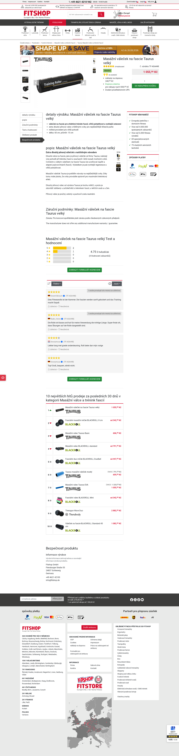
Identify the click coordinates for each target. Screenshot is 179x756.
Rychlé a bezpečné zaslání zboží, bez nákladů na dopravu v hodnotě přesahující (72, 8)
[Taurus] (43, 59)
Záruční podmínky (30, 125)
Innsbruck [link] (38, 672)
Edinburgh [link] (58, 663)
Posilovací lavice (123, 650)
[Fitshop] (37, 14)
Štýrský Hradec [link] (28, 672)
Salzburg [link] (59, 672)
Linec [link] (53, 672)
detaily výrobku (28, 115)
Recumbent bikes (123, 662)
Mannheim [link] (58, 649)
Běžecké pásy (122, 635)
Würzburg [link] (25, 657)
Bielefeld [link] (44, 639)
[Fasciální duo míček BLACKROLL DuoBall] (59, 461)
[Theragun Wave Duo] (59, 513)
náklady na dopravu (77, 646)
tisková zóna (95, 665)
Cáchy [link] (24, 639)
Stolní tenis (121, 647)
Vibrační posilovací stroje (126, 692)
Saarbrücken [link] (27, 654)
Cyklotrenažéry (123, 653)
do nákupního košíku (145, 86)
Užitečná (53, 306)
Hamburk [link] (25, 646)
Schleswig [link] (36, 654)
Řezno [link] (47, 652)
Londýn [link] (32, 666)
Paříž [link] (28, 702)
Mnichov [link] (25, 652)
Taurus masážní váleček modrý (78, 472)
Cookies (73, 643)
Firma (24, 2)
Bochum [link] (51, 639)
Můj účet (151, 2)
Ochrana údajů (96, 640)
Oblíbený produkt (29, 135)
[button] (25, 61)
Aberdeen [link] (25, 663)
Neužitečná (64, 306)
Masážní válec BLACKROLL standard (81, 446)
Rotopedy (121, 665)
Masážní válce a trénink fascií (64, 43)
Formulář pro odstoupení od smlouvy (79, 652)
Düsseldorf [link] (26, 644)
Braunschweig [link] (34, 641)
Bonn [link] (57, 639)
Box (118, 659)
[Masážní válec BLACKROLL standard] (59, 448)
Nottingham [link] (50, 666)
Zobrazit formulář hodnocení (84, 270)
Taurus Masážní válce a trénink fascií (90, 43)
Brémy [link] (42, 641)
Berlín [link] (38, 639)
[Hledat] (101, 14)
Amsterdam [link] (26, 681)
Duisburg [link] (34, 644)
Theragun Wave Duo (74, 510)
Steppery (120, 671)
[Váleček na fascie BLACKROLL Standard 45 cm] (59, 527)
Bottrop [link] (25, 641)
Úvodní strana (24, 43)
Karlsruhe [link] (50, 646)
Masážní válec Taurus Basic (77, 433)
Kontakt (46, 2)
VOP (72, 640)
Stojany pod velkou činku (126, 674)
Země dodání (131, 2)
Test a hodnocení (29, 130)
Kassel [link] (56, 646)
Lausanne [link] (35, 690)
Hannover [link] (33, 646)
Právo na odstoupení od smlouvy (99, 647)
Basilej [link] (24, 690)
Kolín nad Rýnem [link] (35, 649)
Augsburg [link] (31, 639)
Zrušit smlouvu (89, 627)
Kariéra (40, 2)
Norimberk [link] (40, 652)
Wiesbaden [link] (52, 654)
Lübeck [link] (50, 649)
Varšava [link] (25, 715)
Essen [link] (40, 644)
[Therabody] (73, 515)
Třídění (56, 284)
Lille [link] (23, 702)
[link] (132, 166)
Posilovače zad (123, 683)
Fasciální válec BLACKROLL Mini (79, 498)
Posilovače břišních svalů (126, 680)
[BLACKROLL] (73, 424)
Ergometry (121, 632)
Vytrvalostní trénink (34, 22)
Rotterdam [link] (36, 684)
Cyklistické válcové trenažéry (128, 668)
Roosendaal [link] (26, 684)
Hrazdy (120, 686)
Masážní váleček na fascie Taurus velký (82, 407)
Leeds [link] (32, 663)
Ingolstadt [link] (42, 646)
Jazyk (142, 2)
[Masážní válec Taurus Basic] (59, 436)
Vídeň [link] (24, 675)
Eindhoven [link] (50, 681)
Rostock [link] (53, 652)
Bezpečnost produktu (31, 140)
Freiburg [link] (55, 644)
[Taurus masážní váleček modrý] (59, 474)
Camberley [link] (49, 663)
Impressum (32, 2)
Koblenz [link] (25, 649)
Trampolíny (121, 644)
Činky (119, 656)
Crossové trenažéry (124, 629)
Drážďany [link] (57, 641)
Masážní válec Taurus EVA (76, 485)
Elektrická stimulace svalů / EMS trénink (132, 689)
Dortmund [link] (49, 641)
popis (24, 120)
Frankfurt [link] (47, 644)
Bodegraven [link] (36, 681)
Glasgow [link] (25, 666)
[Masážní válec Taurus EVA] (59, 487)
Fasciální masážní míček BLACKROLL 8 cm (84, 420)
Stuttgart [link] (44, 654)
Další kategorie (148, 22)
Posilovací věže (123, 641)
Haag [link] (44, 681)
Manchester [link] (40, 666)
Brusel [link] (31, 696)
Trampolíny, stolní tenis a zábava (86, 22)
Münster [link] (32, 652)
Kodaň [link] (24, 709)
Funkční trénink (46, 43)
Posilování (57, 22)
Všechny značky (123, 697)
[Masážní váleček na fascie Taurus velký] (59, 410)
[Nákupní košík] (155, 14)
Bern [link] (29, 690)
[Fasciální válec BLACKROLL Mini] (59, 500)
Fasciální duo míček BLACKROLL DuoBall (83, 459)
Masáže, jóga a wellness (121, 22)
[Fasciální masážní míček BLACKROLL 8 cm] (59, 423)
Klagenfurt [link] (47, 672)
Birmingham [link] (39, 663)
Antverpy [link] (25, 696)
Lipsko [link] (44, 649)
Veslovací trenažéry (124, 638)
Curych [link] (43, 690)
